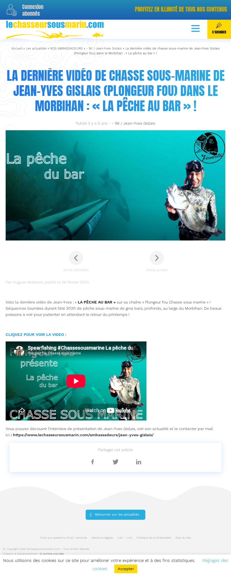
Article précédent (76, 270)
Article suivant (157, 270)
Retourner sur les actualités (117, 514)
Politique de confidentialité (154, 537)
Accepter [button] (126, 569)
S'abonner (219, 32)
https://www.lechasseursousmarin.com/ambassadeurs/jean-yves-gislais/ (83, 435)
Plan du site (183, 537)
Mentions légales (102, 537)
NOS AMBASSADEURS (66, 48)
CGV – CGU (124, 537)
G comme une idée (52, 553)
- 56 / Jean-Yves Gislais (104, 48)
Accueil (17, 48)
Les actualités (36, 48)
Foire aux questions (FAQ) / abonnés (63, 537)
